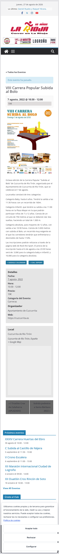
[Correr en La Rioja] (6, 51)
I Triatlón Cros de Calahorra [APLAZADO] (17, 407)
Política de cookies (11, 520)
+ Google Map (14, 341)
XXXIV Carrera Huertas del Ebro (25, 439)
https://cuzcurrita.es (18, 318)
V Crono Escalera (15, 457)
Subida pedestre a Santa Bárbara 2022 (41, 407)
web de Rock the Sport (23, 245)
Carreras (12, 301)
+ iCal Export (36, 262)
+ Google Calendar (16, 262)
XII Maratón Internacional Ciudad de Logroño (28, 468)
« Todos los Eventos (16, 72)
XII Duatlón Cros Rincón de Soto (25, 479)
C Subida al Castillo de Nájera (23, 448)
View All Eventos (11, 488)
